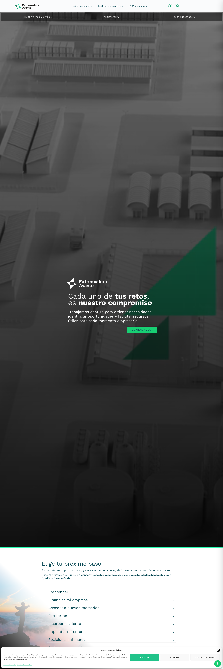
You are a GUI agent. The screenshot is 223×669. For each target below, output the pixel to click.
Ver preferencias (205, 657)
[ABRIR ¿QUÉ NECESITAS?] (91, 6)
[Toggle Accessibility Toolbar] (217, 663)
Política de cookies (9, 665)
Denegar (174, 657)
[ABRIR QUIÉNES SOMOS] (146, 6)
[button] (218, 650)
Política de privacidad (24, 665)
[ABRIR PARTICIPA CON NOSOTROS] (123, 6)
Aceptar (144, 657)
